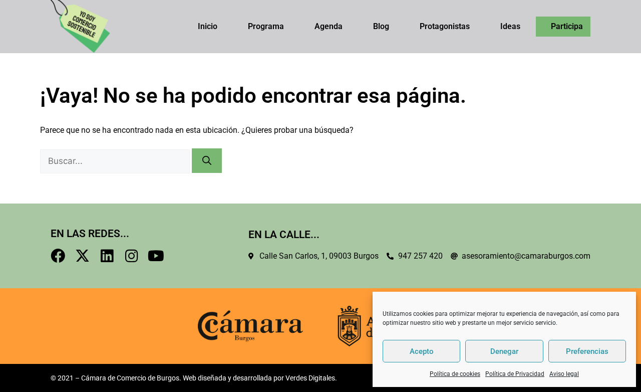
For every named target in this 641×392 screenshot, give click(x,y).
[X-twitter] (82, 256)
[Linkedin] (107, 256)
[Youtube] (156, 256)
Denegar (504, 351)
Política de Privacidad (514, 373)
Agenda (328, 26)
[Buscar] (207, 160)
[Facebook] (58, 256)
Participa (567, 26)
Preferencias (587, 351)
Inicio (207, 26)
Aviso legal (564, 373)
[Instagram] (131, 256)
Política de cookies (455, 373)
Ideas (510, 26)
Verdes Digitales (310, 378)
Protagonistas (445, 26)
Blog (381, 26)
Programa (266, 26)
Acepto (422, 351)
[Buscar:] (116, 161)
